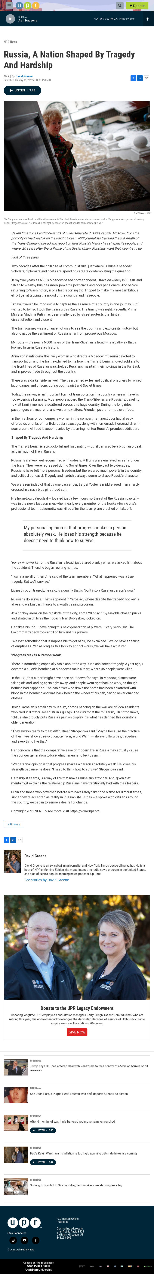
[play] (10, 19)
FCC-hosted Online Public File (68, 1220)
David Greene (24, 76)
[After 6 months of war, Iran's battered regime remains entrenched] (16, 1123)
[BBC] (100, 1266)
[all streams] (148, 18)
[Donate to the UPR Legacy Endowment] (77, 947)
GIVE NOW (77, 1032)
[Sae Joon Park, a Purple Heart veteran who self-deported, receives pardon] (16, 1095)
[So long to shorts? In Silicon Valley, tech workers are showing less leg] (16, 1186)
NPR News (10, 42)
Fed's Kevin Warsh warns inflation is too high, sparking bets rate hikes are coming (83, 1153)
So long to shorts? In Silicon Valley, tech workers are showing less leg (76, 1185)
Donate (139, 6)
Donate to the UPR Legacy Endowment (77, 1008)
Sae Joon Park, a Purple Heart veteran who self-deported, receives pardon (79, 1094)
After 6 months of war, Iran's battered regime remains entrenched (72, 1121)
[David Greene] (12, 861)
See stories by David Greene (46, 880)
